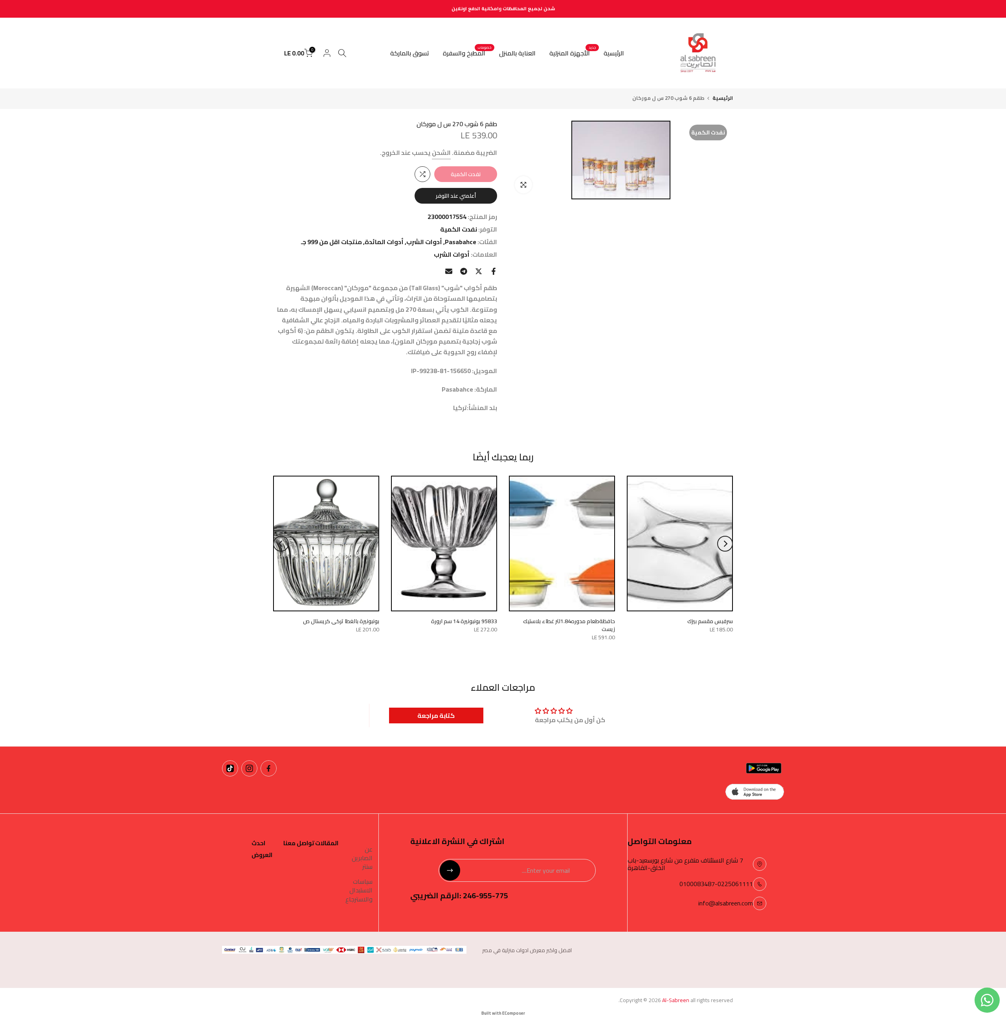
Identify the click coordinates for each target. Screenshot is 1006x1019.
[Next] (281, 544)
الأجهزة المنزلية (572, 53)
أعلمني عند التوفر (456, 196)
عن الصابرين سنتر (362, 858)
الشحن (441, 152)
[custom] (269, 768)
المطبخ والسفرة (467, 53)
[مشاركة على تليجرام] (463, 271)
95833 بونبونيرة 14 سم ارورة (464, 621)
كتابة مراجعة (436, 715)
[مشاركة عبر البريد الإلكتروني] (448, 271)
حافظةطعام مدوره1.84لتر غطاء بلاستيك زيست (569, 625)
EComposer (513, 1013)
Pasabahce (460, 242)
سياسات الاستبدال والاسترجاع (359, 890)
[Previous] (725, 544)
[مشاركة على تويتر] (478, 271)
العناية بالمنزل (517, 53)
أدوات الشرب (424, 242)
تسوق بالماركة (409, 53)
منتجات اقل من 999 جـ (331, 242)
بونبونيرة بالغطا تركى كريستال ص (341, 621)
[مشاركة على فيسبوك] (493, 271)
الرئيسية (614, 53)
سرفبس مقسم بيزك (710, 621)
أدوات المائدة (384, 242)
